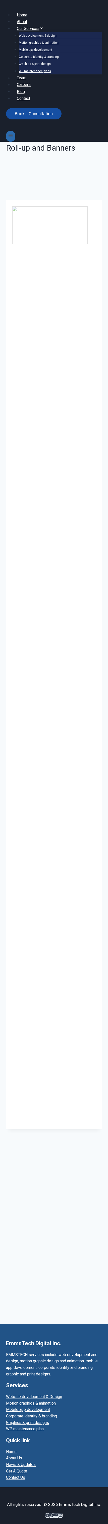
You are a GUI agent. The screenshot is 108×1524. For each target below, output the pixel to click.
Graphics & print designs (27, 1422)
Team (21, 77)
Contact (23, 98)
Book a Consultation (34, 113)
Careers (24, 84)
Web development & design (38, 35)
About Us (14, 1458)
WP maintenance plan (25, 1428)
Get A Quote (16, 1471)
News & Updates (21, 1464)
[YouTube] (56, 1515)
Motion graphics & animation (39, 42)
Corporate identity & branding (39, 57)
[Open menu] (10, 136)
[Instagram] (47, 1515)
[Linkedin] (60, 1515)
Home (22, 14)
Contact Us (15, 1477)
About (22, 21)
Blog (21, 91)
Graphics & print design (35, 64)
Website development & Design (34, 1396)
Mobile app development (35, 50)
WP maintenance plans (35, 71)
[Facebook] (52, 1515)
